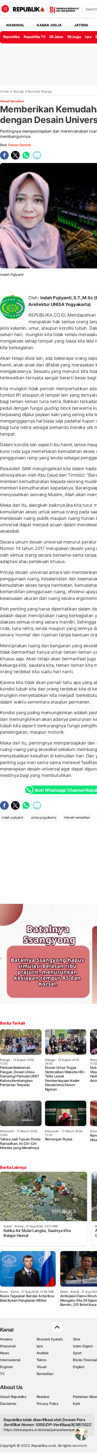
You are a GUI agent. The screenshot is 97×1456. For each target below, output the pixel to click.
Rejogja (18, 91)
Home (4, 91)
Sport (77, 1353)
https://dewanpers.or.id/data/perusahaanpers (40, 1430)
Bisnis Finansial (85, 1360)
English (78, 1367)
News (4, 1353)
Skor (76, 1339)
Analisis (43, 1353)
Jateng (81, 25)
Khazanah (8, 1346)
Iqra (40, 1346)
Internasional (10, 1360)
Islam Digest (83, 1346)
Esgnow (6, 1367)
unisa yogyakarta (43, 817)
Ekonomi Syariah (50, 1339)
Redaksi (43, 1397)
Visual (41, 1367)
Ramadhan (45, 1374)
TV (2, 1374)
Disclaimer (8, 1403)
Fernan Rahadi (19, 145)
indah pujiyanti (12, 817)
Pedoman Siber (85, 1397)
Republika (11, 37)
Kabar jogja (49, 25)
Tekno (41, 1360)
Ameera (6, 1339)
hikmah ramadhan (77, 817)
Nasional (15, 25)
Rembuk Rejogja (40, 91)
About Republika (13, 1397)
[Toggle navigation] (5, 9)
